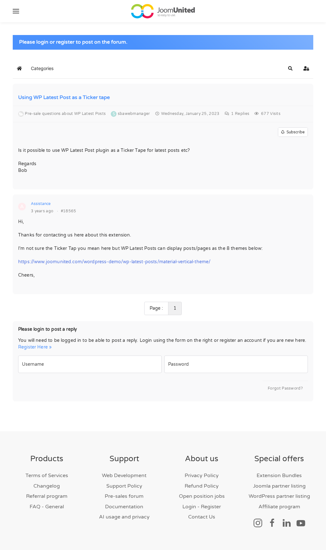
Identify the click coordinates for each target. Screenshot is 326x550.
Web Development (124, 475)
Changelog (46, 486)
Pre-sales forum (124, 496)
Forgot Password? (285, 388)
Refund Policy (202, 486)
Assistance (41, 203)
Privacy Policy (202, 475)
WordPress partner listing (279, 496)
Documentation (124, 507)
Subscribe (295, 132)
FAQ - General (47, 507)
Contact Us (201, 517)
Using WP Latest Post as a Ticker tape (64, 97)
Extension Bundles (279, 475)
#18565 (68, 211)
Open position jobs (202, 496)
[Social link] (258, 522)
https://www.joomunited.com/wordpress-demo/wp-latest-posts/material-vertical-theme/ (114, 261)
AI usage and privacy (124, 517)
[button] (16, 11)
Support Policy (124, 486)
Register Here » (35, 347)
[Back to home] (163, 11)
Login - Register (201, 507)
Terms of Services (46, 475)
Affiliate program (279, 507)
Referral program (46, 496)
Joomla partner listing (279, 486)
